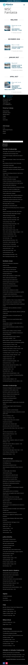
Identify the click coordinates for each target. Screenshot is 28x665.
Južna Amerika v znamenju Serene (9, 539)
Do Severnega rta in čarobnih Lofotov (10, 479)
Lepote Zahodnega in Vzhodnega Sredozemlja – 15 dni (13, 656)
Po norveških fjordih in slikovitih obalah (10, 475)
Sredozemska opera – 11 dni (8, 447)
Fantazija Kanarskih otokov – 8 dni (17, 47)
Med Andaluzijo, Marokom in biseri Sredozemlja (12, 163)
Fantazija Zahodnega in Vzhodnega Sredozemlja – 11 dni (14, 654)
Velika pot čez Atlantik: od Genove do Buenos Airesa (13, 635)
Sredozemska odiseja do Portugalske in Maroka (12, 167)
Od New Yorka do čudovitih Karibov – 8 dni (11, 373)
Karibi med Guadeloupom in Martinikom (10, 263)
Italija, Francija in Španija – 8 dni (9, 227)
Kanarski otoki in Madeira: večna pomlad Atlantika (17, 66)
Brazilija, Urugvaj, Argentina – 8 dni (9, 561)
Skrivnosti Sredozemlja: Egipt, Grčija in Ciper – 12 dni (13, 450)
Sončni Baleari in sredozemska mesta (10, 205)
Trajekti (4, 116)
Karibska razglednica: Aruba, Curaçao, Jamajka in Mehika (13, 300)
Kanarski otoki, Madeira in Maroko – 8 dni (11, 583)
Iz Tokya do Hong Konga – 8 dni (9, 615)
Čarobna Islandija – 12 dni (8, 528)
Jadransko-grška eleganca (8, 400)
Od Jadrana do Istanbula (7, 421)
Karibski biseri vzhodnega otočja (9, 283)
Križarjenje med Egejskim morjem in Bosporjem (12, 388)
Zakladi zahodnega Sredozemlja (9, 215)
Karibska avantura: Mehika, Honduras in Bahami (12, 330)
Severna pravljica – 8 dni (7, 532)
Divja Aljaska (5, 598)
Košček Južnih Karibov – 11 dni (8, 362)
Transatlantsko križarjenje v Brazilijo (10, 633)
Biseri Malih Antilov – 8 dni (8, 371)
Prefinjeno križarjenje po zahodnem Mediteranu (12, 181)
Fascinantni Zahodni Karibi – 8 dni (9, 367)
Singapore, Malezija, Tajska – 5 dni (9, 613)
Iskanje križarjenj (6, 111)
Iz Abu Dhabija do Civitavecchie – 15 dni (10, 641)
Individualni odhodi (6, 112)
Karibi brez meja (6, 265)
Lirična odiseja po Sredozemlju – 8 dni (10, 452)
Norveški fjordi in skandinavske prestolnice (11, 483)
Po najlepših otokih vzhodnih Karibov (10, 294)
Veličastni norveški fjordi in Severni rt (10, 512)
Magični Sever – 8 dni (7, 526)
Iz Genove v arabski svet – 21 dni (9, 622)
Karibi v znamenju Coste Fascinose (9, 269)
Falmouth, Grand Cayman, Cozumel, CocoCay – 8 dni (13, 348)
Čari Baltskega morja (7, 463)
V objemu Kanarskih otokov (8, 577)
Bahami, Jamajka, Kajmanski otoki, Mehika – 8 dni (12, 365)
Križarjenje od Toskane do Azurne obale (10, 177)
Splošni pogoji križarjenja (8, 129)
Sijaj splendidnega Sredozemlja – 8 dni (10, 240)
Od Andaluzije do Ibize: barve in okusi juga (11, 497)
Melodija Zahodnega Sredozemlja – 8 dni (11, 246)
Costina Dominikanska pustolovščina (10, 267)
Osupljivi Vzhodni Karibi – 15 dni (9, 356)
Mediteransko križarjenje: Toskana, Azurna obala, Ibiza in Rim (12, 87)
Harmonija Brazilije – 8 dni (8, 559)
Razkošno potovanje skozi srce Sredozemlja (11, 652)
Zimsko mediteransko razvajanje (9, 193)
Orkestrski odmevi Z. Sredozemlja (9, 244)
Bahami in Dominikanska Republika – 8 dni (11, 360)
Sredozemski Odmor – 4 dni (8, 248)
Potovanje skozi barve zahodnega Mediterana (11, 191)
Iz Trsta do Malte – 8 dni (7, 438)
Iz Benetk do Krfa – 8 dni (7, 445)
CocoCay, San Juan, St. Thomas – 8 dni (10, 344)
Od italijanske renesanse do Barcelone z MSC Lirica (12, 199)
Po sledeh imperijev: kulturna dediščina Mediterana (12, 195)
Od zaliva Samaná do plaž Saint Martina (10, 285)
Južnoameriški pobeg (7, 547)
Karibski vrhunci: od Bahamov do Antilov (10, 290)
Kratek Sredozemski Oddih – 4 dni (9, 250)
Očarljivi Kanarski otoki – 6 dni (8, 585)
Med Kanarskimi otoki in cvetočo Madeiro (11, 574)
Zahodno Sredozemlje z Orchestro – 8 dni (11, 217)
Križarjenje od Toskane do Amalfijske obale (11, 189)
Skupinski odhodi (6, 114)
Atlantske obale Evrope (7, 502)
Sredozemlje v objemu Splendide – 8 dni (10, 242)
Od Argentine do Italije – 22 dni (9, 639)
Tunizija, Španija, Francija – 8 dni (9, 221)
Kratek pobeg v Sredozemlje (8, 165)
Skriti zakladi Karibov (7, 288)
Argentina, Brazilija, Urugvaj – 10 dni (10, 557)
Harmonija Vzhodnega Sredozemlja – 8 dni (11, 223)
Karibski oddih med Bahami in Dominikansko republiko (13, 292)
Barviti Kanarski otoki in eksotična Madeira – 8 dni (12, 587)
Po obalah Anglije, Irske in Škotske (9, 471)
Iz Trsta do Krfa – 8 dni (7, 435)
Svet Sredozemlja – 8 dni (7, 238)
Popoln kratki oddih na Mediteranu (9, 185)
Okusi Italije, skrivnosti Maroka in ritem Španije (12, 151)
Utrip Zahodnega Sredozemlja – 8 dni (10, 254)
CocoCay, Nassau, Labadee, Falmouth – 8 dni (11, 354)
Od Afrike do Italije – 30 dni (8, 637)
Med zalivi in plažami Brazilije (8, 543)
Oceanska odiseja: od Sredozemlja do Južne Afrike (12, 631)
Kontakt (4, 133)
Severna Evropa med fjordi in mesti (9, 465)
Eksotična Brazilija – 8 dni (7, 555)
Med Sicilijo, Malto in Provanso (8, 203)
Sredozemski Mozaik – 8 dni (8, 252)
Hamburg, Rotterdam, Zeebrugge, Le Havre (11, 522)
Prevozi (4, 118)
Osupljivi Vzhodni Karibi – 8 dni (9, 358)
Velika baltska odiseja (7, 485)
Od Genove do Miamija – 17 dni (9, 645)
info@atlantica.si (8, 104)
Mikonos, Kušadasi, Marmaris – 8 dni (10, 433)
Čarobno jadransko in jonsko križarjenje (10, 409)
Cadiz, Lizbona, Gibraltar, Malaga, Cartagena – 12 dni (13, 232)
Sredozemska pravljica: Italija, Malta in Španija (11, 213)
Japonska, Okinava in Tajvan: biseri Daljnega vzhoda (13, 607)
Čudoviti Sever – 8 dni (7, 524)
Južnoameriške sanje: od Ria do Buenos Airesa (12, 549)
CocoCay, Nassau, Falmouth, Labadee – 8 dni (11, 346)
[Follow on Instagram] (7, 663)
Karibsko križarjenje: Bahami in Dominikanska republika (13, 342)
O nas (4, 128)
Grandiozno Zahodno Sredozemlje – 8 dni (11, 219)
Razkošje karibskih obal (7, 273)
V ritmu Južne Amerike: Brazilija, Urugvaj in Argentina (13, 551)
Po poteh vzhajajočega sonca (8, 609)
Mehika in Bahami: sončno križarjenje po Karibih (12, 340)
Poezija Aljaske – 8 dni (7, 600)
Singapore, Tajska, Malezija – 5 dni (9, 611)
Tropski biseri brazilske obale (8, 545)
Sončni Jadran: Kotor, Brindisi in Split (10, 424)
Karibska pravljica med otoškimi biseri (10, 279)
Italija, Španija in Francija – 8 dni (9, 225)
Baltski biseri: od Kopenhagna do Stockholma (11, 481)
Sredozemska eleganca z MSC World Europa (11, 201)
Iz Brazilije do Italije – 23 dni (8, 643)
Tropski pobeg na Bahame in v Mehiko (10, 271)
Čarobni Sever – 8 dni (7, 530)
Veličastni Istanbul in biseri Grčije (9, 396)
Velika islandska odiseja (7, 473)
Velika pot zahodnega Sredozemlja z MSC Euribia (12, 211)
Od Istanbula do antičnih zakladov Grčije (10, 390)
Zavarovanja (5, 119)
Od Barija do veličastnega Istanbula (9, 398)
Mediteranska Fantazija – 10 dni (17, 29)
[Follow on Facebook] (4, 663)
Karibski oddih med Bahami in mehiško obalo (11, 275)
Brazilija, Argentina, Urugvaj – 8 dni (9, 563)
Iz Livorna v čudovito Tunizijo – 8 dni (10, 236)
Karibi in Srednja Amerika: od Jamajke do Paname (12, 302)
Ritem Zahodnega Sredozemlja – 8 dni (10, 256)
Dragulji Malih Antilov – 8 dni (8, 369)
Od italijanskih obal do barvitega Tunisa (10, 153)
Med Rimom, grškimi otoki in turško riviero (11, 392)
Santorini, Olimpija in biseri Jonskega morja (11, 394)
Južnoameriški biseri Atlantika (8, 553)
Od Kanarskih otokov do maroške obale (10, 572)
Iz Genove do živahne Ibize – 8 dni (9, 234)
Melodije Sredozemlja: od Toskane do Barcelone (12, 197)
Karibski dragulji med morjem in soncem (10, 281)
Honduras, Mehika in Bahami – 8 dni (10, 379)
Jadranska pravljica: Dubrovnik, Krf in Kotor (11, 426)
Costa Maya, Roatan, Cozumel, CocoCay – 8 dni (12, 352)
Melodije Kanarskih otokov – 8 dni (9, 589)
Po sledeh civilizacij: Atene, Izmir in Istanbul (11, 419)
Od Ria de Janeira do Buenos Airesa (10, 541)
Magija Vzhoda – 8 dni (7, 624)
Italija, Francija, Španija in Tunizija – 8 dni (10, 229)
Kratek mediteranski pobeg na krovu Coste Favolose (13, 183)
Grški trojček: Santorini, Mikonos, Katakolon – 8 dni (12, 443)
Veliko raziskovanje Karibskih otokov (10, 277)
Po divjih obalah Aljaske (7, 596)
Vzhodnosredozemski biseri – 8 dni (9, 431)
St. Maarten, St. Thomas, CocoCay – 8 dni (10, 350)
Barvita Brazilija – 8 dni (7, 565)
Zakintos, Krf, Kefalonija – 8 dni (9, 417)
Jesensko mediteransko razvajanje (9, 179)
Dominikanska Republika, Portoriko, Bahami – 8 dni (12, 381)
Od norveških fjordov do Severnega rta (10, 477)
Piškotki (4, 131)
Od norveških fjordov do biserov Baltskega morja (12, 461)
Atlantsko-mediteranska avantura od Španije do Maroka (13, 187)
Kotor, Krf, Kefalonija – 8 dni (8, 415)
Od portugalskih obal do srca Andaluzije (10, 491)
